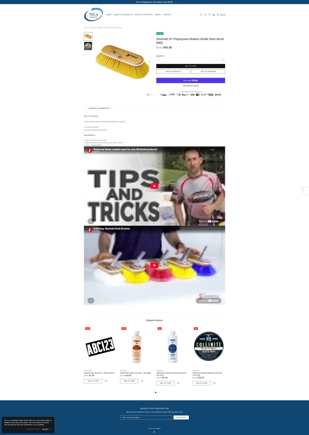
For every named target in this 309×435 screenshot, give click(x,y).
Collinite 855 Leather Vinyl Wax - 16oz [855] (135, 373)
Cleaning (123, 370)
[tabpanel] (172, 358)
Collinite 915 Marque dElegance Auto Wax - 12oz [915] (208, 374)
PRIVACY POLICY (33, 429)
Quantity (160, 56)
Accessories (88, 370)
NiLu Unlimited (93, 14)
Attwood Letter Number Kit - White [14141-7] (99, 373)
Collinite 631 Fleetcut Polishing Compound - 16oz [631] (171, 374)
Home (85, 27)
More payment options (191, 86)
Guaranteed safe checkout (190, 92)
